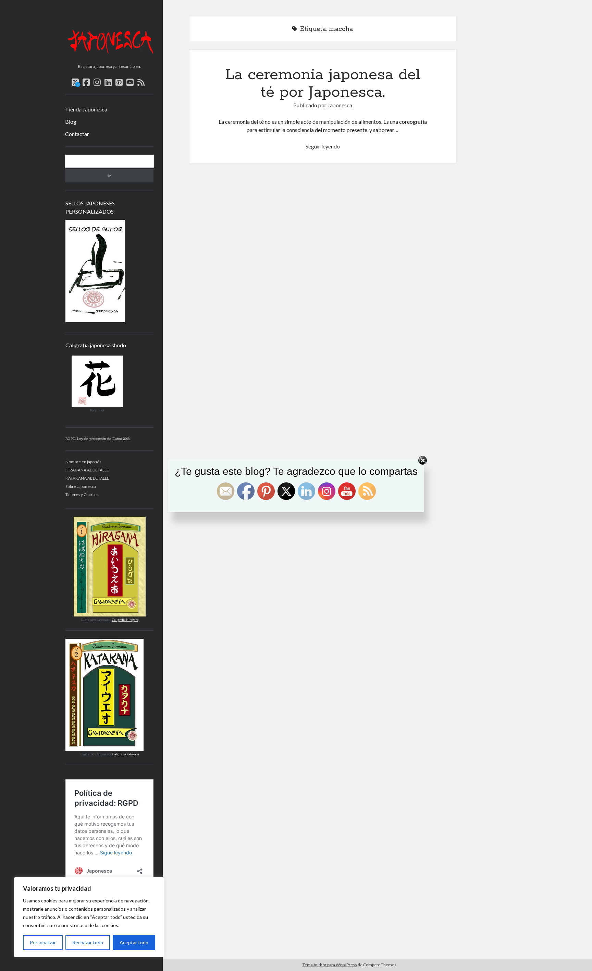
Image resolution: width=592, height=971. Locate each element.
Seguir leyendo (323, 146)
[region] (89, 917)
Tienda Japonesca (86, 109)
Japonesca (340, 105)
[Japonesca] (109, 58)
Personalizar (43, 942)
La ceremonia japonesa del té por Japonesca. (322, 83)
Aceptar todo (134, 942)
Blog (70, 121)
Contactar (77, 134)
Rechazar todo (87, 942)
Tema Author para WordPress (330, 964)
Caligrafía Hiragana (125, 620)
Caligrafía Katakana (125, 754)
